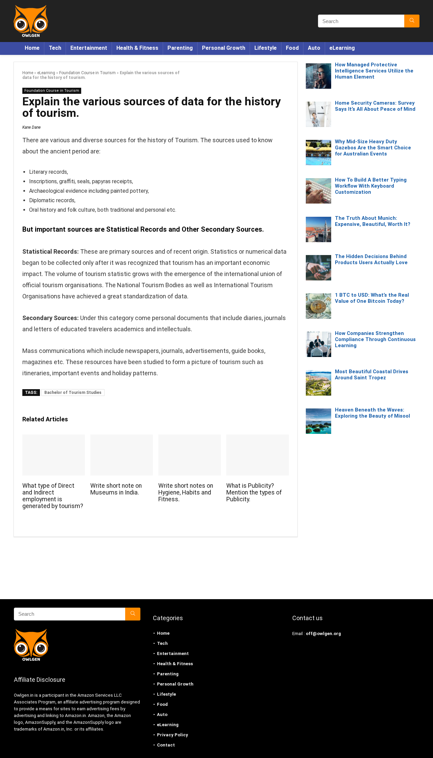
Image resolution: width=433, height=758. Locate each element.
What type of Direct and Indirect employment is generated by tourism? (52, 495)
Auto (314, 48)
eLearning (342, 48)
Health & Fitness (137, 48)
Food (292, 48)
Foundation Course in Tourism (87, 72)
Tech (55, 48)
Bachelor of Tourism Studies (72, 392)
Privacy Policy (172, 734)
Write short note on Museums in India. (116, 489)
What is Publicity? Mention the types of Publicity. (254, 492)
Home (32, 48)
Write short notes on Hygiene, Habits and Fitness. (185, 492)
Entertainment (88, 48)
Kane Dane (31, 127)
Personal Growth (223, 48)
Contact (166, 745)
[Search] (411, 21)
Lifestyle (265, 48)
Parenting (180, 48)
